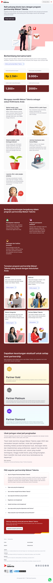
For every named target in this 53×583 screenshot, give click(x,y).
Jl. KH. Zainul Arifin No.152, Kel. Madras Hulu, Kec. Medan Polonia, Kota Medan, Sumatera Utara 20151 (22, 561)
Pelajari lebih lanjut (9, 18)
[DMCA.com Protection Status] (19, 571)
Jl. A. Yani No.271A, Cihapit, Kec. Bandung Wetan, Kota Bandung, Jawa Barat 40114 (19, 557)
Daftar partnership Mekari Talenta (13, 64)
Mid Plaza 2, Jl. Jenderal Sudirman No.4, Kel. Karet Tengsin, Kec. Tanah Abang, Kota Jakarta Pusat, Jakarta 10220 (24, 550)
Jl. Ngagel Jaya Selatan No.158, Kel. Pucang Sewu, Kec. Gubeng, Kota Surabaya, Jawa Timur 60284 (22, 554)
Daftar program (10, 287)
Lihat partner (32, 322)
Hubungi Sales (46, 1)
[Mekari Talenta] (5, 2)
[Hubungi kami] (49, 579)
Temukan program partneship (14, 528)
